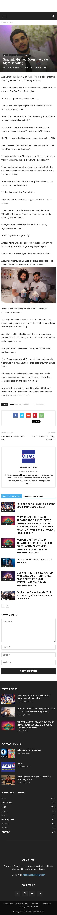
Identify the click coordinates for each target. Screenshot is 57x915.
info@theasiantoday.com (34, 875)
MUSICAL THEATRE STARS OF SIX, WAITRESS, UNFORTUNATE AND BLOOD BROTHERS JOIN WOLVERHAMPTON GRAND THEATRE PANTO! (35, 579)
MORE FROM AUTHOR (33, 496)
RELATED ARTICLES (11, 496)
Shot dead (40, 404)
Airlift (19, 763)
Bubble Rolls (28, 404)
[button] (53, 16)
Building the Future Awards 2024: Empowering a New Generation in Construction (34, 595)
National (5, 823)
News (17, 55)
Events (4, 827)
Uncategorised (7, 819)
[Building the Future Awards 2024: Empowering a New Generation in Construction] (8, 595)
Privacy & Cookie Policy (29, 907)
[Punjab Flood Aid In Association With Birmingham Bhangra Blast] (8, 507)
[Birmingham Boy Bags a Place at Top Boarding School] (8, 780)
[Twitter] (32, 893)
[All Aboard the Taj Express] (8, 753)
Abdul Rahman (15, 404)
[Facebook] (17, 893)
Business (5, 599)
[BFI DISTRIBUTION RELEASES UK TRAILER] (8, 562)
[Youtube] (39, 893)
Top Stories (24, 55)
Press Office (9, 904)
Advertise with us (22, 904)
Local (11, 55)
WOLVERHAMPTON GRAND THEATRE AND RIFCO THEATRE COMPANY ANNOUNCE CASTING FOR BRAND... (35, 725)
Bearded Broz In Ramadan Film (13, 438)
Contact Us (46, 904)
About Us (35, 904)
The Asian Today (12, 67)
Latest (11, 22)
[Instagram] (25, 893)
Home (3, 22)
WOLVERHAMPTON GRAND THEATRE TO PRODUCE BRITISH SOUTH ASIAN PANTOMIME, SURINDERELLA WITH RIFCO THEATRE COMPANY (34, 546)
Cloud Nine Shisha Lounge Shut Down (44, 438)
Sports (4, 815)
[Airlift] (8, 767)
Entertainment (7, 510)
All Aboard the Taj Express (29, 750)
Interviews (6, 831)
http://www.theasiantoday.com (28, 471)
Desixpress (6, 524)
